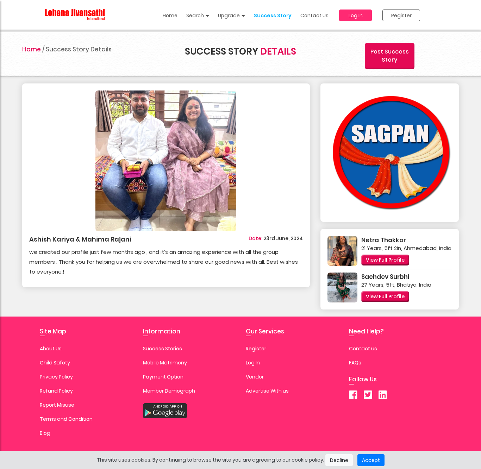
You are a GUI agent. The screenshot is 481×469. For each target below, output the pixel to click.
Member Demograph (169, 390)
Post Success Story (389, 56)
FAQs (355, 362)
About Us (51, 348)
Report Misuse (57, 404)
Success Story (273, 15)
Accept (371, 460)
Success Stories (162, 348)
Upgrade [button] (229, 15)
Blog (45, 433)
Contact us (363, 348)
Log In (356, 15)
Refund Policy (56, 390)
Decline (339, 460)
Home (170, 15)
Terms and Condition (66, 419)
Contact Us (314, 15)
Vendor (255, 376)
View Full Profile (385, 259)
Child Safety (55, 362)
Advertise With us (267, 390)
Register (401, 15)
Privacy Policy (56, 376)
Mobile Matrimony (165, 362)
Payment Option (163, 376)
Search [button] (195, 15)
